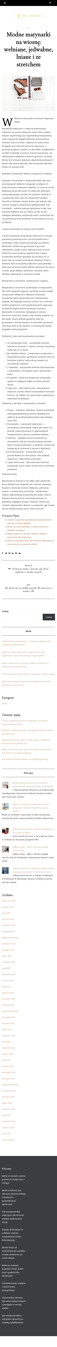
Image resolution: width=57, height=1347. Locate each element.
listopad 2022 (8, 931)
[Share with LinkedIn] (13, 553)
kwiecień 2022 (8, 974)
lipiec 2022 (7, 956)
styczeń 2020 (8, 1139)
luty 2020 (6, 1133)
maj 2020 (6, 1115)
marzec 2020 (8, 1127)
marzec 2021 (8, 1054)
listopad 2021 (8, 1005)
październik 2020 (10, 1084)
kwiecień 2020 (8, 1121)
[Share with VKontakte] (20, 553)
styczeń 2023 (8, 919)
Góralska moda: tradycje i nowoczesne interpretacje (14, 1286)
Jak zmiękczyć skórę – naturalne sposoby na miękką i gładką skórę (12, 1319)
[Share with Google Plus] (10, 553)
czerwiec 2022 (8, 962)
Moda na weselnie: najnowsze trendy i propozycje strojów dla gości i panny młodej (31, 808)
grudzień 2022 (9, 925)
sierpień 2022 (8, 949)
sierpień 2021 (8, 1023)
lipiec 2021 (7, 1029)
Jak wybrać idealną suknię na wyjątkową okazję (25, 759)
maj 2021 (6, 1041)
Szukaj (5, 611)
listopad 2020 (8, 1078)
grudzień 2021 (9, 998)
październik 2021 (10, 1011)
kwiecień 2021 (8, 1047)
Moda (28, 28)
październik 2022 (10, 937)
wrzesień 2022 (9, 943)
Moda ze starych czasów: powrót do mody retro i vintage (14, 1179)
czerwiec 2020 (8, 1109)
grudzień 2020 (9, 1072)
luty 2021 (6, 1060)
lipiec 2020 (7, 1103)
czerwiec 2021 (8, 1035)
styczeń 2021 (8, 1066)
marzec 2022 (8, 980)
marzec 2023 (8, 907)
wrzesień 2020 (9, 1090)
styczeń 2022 (8, 992)
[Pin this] (17, 553)
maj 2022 (6, 968)
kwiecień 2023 (8, 900)
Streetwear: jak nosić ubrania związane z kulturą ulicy (28, 674)
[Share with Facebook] (3, 553)
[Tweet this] (7, 553)
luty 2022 (6, 986)
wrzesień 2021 (9, 1017)
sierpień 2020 (8, 1096)
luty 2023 (6, 913)
